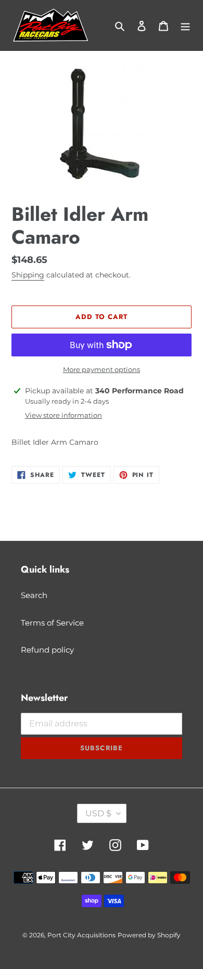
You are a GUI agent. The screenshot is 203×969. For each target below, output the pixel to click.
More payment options (101, 369)
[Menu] (185, 26)
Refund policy (47, 650)
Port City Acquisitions (81, 935)
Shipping (27, 275)
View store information (63, 415)
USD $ (98, 813)
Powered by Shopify (149, 935)
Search (34, 595)
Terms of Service (52, 623)
